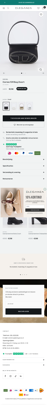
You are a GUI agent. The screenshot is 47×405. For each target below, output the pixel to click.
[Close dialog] (45, 189)
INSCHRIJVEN (35, 210)
